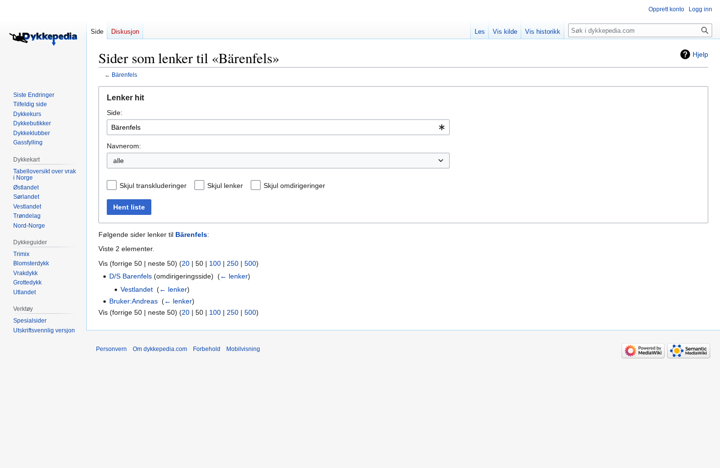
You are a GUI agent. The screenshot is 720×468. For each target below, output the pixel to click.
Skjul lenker (225, 185)
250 (233, 263)
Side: (114, 113)
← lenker (234, 276)
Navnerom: (124, 146)
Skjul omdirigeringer (294, 185)
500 (250, 263)
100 (215, 263)
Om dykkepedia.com (160, 349)
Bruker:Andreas (133, 301)
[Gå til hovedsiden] (43, 39)
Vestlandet (136, 289)
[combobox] (278, 127)
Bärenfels (124, 74)
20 (186, 263)
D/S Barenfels (130, 276)
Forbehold (206, 349)
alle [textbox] (118, 160)
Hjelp (700, 54)
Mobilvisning (243, 349)
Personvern (111, 349)
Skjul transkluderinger (153, 185)
